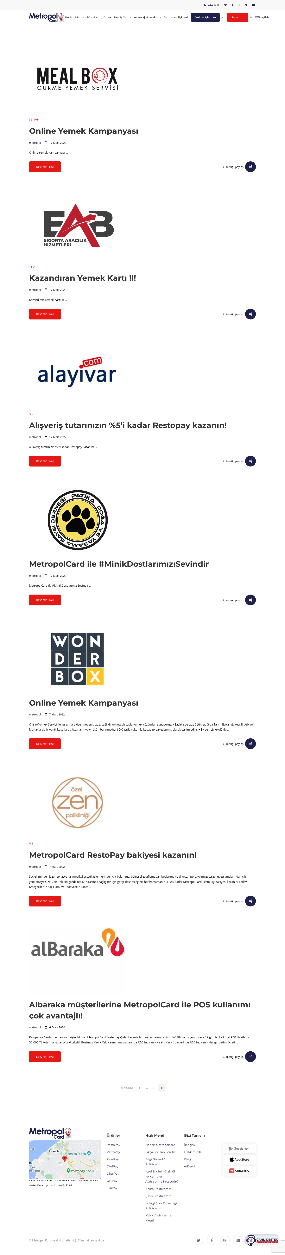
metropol (35, 143)
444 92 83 (66, 1185)
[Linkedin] (238, 1240)
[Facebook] (211, 1240)
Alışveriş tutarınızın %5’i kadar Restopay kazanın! (128, 425)
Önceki (127, 1087)
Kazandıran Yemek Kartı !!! (82, 278)
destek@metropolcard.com (45, 1185)
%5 (31, 414)
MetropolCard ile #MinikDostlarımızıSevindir (119, 564)
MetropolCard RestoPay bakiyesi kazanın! (113, 855)
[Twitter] (198, 1240)
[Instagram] (225, 1240)
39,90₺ (34, 119)
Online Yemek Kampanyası (83, 131)
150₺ (32, 266)
